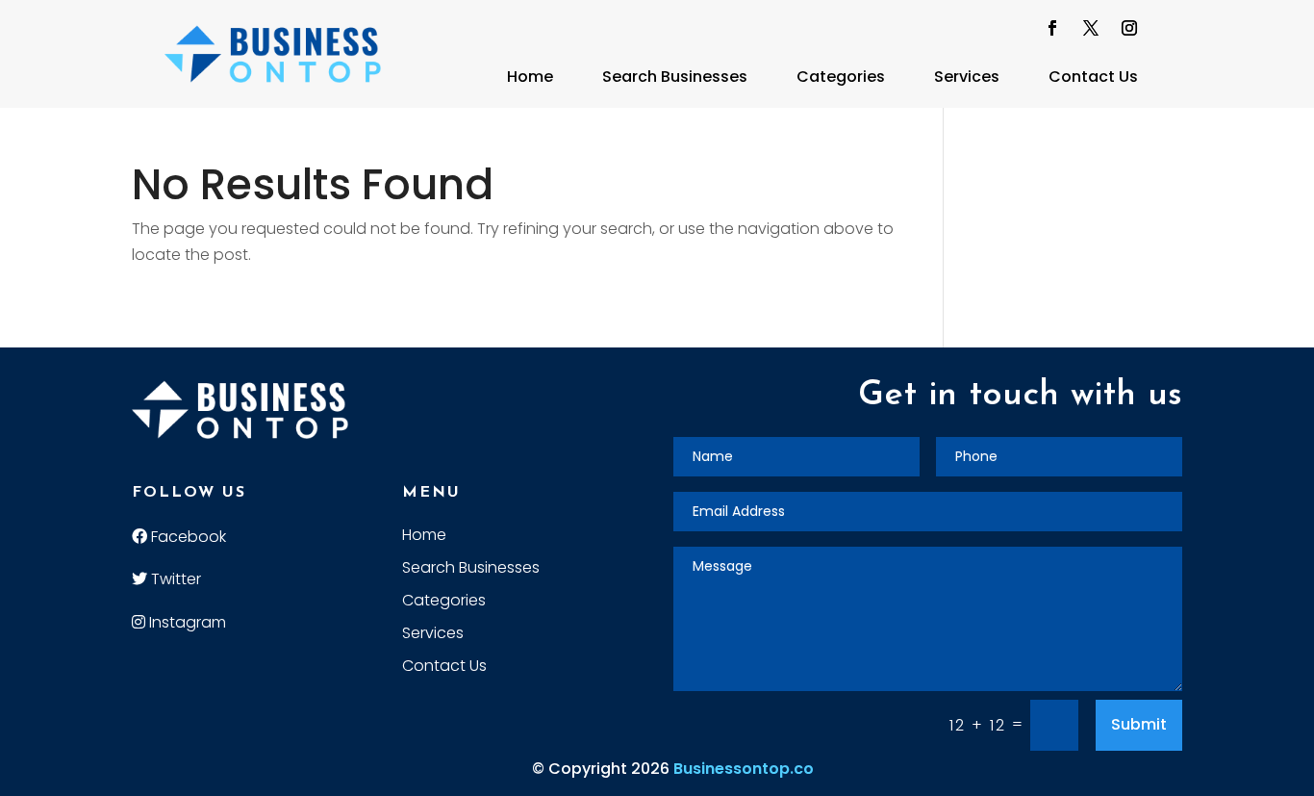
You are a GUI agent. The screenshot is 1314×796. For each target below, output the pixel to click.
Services (966, 76)
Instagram (185, 622)
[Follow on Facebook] (1052, 28)
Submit (1139, 724)
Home (530, 76)
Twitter (174, 579)
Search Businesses (674, 76)
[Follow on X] (1090, 28)
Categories (840, 76)
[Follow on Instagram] (1129, 28)
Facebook (186, 537)
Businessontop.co (743, 768)
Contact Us (1093, 76)
